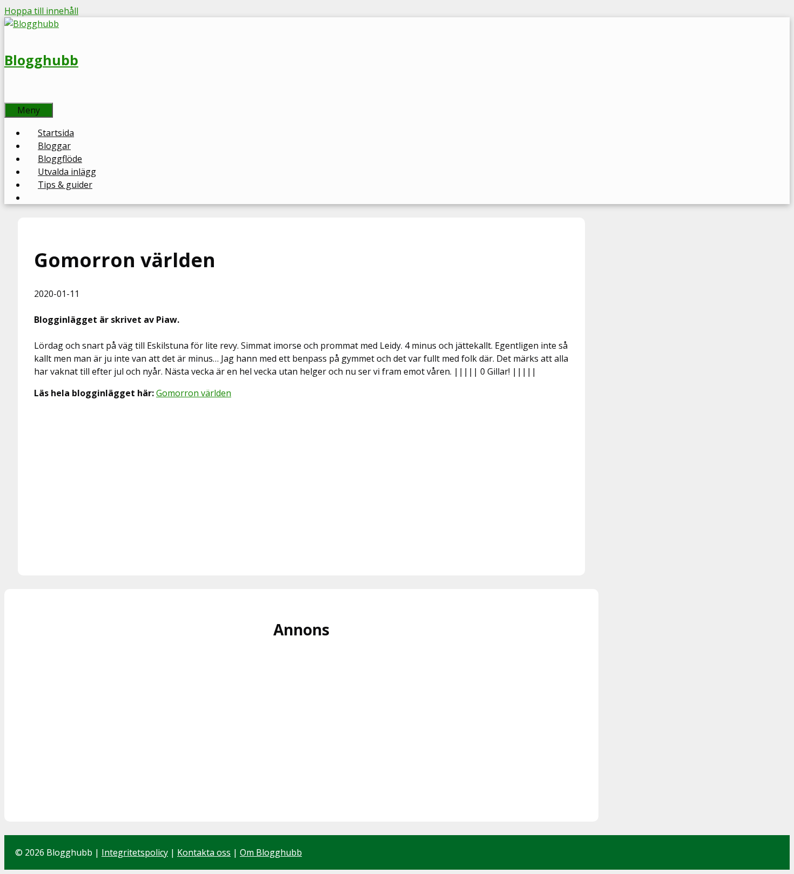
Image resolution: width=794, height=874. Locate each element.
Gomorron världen (193, 393)
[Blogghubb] (31, 24)
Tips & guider (65, 185)
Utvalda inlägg (67, 172)
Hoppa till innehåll (41, 11)
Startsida (56, 133)
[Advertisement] (301, 483)
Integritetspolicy (135, 852)
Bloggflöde (60, 159)
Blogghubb (41, 60)
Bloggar (54, 146)
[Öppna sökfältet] (16, 96)
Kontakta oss (204, 852)
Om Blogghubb (271, 852)
